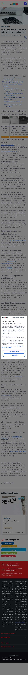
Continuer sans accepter (18, 317)
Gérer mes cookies (14, 351)
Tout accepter (14, 355)
